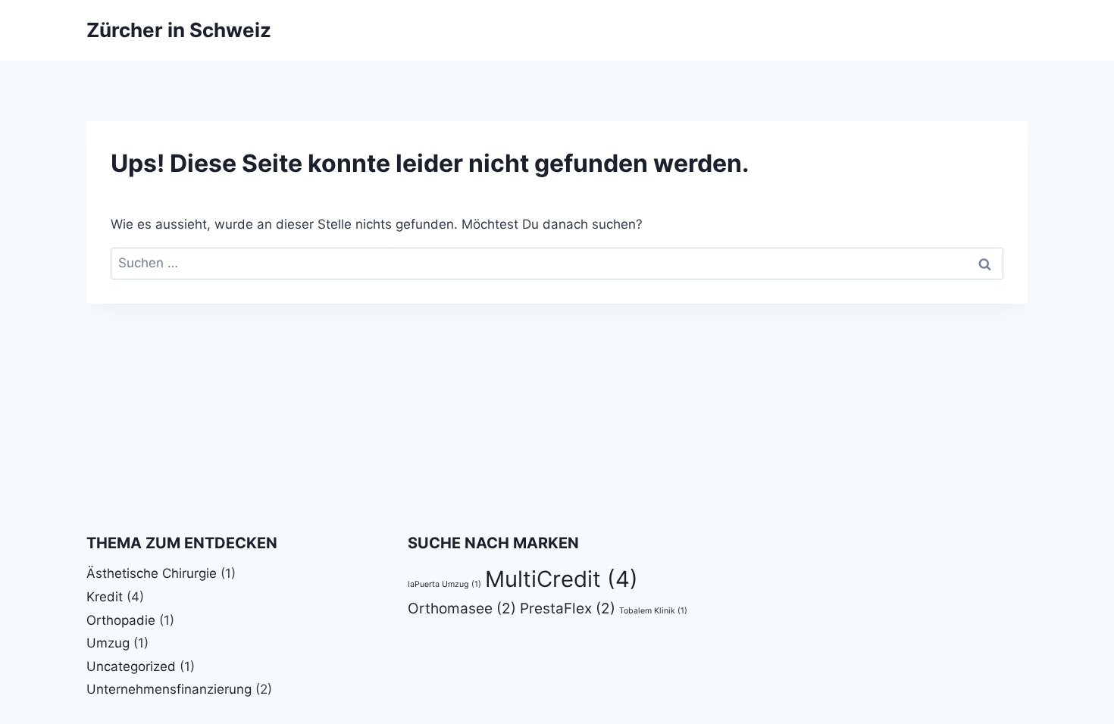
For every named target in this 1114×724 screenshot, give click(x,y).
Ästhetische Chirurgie (151, 573)
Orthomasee (462, 608)
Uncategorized (131, 666)
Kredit (104, 596)
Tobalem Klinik (653, 611)
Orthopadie (120, 620)
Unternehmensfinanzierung (169, 689)
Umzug (108, 643)
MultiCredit (561, 579)
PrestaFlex (567, 608)
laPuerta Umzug (444, 584)
